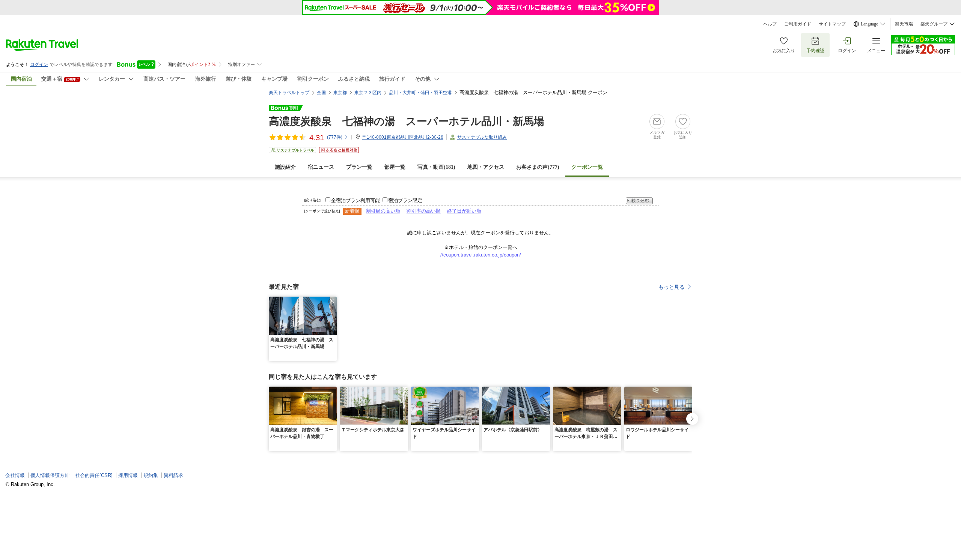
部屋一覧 (394, 167)
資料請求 (173, 475)
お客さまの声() (537, 167)
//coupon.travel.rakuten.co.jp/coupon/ (480, 255)
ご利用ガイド (797, 24)
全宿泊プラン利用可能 (355, 200)
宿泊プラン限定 (405, 200)
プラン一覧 (359, 167)
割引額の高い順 (383, 211)
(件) (334, 137)
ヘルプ (770, 24)
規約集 (150, 475)
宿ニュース (321, 167)
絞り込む (639, 200)
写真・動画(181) (436, 167)
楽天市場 (904, 24)
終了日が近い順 (464, 211)
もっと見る (671, 287)
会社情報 (15, 475)
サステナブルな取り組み (482, 137)
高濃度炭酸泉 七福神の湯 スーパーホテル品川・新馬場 (406, 121)
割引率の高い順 (424, 211)
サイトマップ (832, 24)
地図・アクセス (485, 167)
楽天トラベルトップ (289, 92)
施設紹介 (285, 167)
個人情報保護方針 (49, 475)
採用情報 (128, 475)
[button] (332, 301)
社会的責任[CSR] (94, 475)
